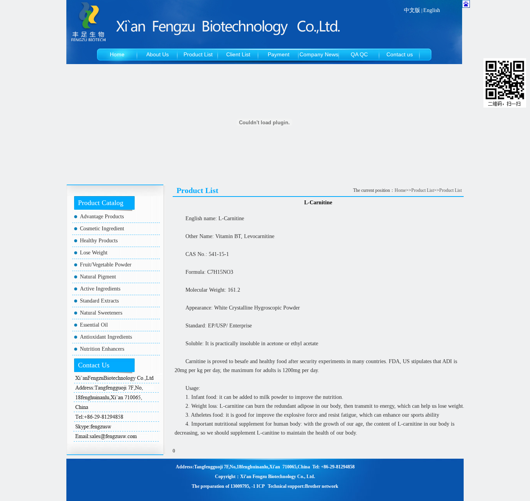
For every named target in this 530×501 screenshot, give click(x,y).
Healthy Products (99, 241)
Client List (238, 54)
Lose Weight (93, 253)
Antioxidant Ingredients (106, 337)
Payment (278, 54)
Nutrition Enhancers (102, 349)
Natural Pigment (98, 277)
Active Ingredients (100, 289)
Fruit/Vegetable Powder (106, 265)
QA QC (359, 54)
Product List (198, 54)
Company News (319, 54)
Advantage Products (102, 216)
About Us (157, 54)
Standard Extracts (99, 301)
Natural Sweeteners (101, 313)
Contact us (399, 54)
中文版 (412, 10)
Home (117, 54)
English (431, 10)
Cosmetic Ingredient (102, 228)
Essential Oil (94, 325)
